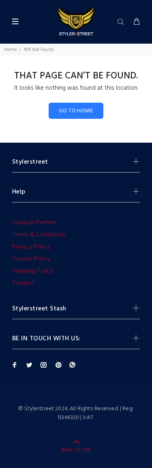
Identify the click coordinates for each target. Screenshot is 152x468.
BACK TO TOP (76, 450)
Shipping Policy (33, 271)
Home (10, 50)
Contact (23, 283)
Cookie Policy (31, 259)
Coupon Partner (34, 222)
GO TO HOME (76, 111)
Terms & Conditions (39, 235)
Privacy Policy (31, 247)
